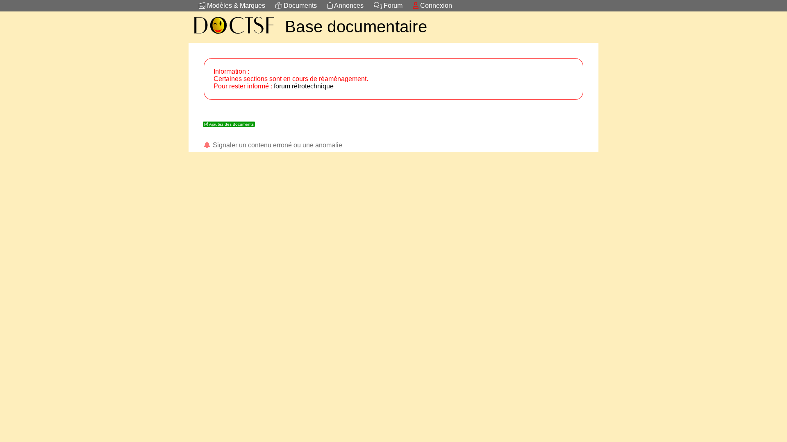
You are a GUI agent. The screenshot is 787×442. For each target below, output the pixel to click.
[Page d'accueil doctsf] (234, 35)
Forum (392, 5)
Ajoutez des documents (231, 124)
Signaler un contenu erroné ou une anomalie (276, 145)
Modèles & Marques (235, 5)
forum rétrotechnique (304, 86)
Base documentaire (356, 27)
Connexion (435, 5)
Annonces (348, 5)
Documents (299, 5)
